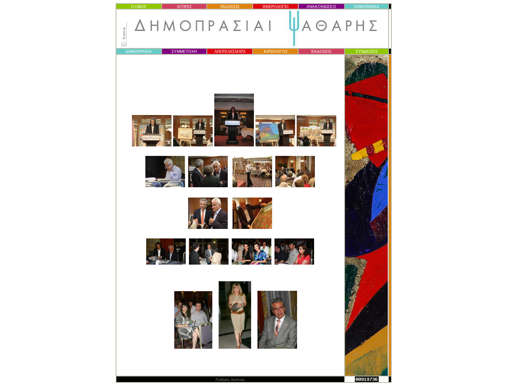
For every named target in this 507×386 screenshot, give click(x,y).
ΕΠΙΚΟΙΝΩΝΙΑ (366, 6)
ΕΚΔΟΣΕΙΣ (321, 51)
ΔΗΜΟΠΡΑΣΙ (139, 51)
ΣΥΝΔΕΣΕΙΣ (367, 51)
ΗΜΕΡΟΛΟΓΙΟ (275, 6)
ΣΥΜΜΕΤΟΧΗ (184, 51)
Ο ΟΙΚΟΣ (139, 6)
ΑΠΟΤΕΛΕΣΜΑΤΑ (230, 51)
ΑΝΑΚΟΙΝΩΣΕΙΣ (321, 6)
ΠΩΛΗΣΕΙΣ (230, 6)
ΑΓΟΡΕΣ (184, 6)
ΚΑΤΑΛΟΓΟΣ (276, 51)
